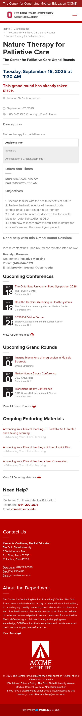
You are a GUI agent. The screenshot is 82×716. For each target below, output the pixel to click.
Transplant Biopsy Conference (33, 389)
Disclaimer (13, 683)
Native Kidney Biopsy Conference (35, 373)
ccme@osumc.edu (23, 509)
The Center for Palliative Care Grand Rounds (30, 32)
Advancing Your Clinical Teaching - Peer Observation (35, 461)
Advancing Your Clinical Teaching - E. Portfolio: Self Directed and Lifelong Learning (39, 431)
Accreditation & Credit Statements (24, 159)
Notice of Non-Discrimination (50, 687)
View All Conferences (16, 335)
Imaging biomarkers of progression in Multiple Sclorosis (43, 360)
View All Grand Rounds (17, 406)
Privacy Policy (28, 683)
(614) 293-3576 (28, 505)
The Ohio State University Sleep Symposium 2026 (46, 286)
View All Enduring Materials (19, 478)
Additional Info (13, 143)
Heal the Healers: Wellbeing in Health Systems (43, 302)
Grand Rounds (21, 29)
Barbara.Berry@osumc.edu (49, 694)
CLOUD (50, 710)
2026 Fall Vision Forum (29, 317)
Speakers (10, 150)
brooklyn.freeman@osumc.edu (32, 267)
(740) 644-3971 (23, 263)
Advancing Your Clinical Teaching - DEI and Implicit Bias (36, 447)
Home (6, 29)
